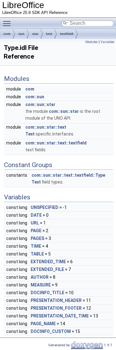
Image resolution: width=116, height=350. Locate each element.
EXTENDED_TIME (48, 261)
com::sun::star (40, 104)
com (7, 34)
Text (30, 133)
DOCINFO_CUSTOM (51, 331)
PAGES (37, 238)
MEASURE (41, 284)
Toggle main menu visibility (8, 23)
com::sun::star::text (45, 127)
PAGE (36, 230)
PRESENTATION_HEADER (56, 300)
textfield (66, 34)
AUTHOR (40, 277)
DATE (36, 215)
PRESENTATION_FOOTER (56, 308)
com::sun (34, 96)
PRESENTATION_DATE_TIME (60, 315)
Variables (107, 42)
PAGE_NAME (43, 323)
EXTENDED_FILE (47, 269)
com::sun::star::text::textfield (56, 142)
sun (21, 34)
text (49, 34)
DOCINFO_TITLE (47, 292)
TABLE (37, 253)
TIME (36, 246)
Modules (91, 42)
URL (35, 222)
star (35, 34)
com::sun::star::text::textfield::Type (68, 175)
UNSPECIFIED (44, 207)
